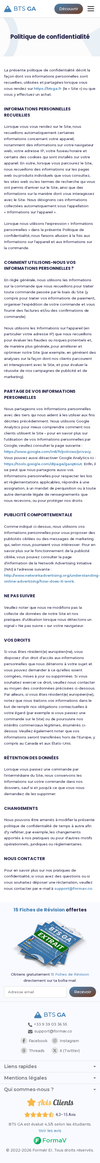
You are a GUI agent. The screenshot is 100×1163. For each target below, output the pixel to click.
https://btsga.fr (47, 88)
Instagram (69, 1040)
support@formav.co (73, 888)
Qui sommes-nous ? (29, 1089)
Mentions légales (25, 1078)
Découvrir (68, 8)
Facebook (38, 1040)
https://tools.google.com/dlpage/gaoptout (43, 464)
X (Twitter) (70, 1050)
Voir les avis (50, 1130)
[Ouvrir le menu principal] (91, 8)
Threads (37, 1050)
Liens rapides (20, 1066)
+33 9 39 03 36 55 (50, 1024)
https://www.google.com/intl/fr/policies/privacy (47, 451)
